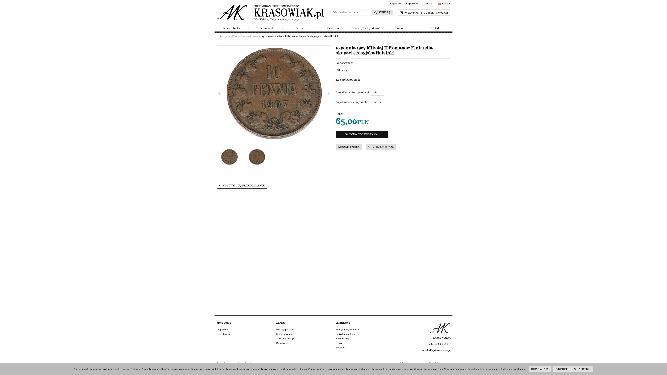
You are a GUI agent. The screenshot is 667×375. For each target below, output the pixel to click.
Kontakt (435, 28)
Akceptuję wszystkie (573, 369)
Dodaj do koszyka (363, 134)
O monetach (265, 28)
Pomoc (399, 28)
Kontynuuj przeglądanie (243, 185)
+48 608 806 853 (441, 344)
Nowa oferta (231, 28)
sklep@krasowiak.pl (439, 350)
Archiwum (333, 28)
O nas (299, 28)
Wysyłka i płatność (367, 28)
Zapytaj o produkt (348, 146)
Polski (445, 3)
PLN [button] (428, 3)
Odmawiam (539, 369)
